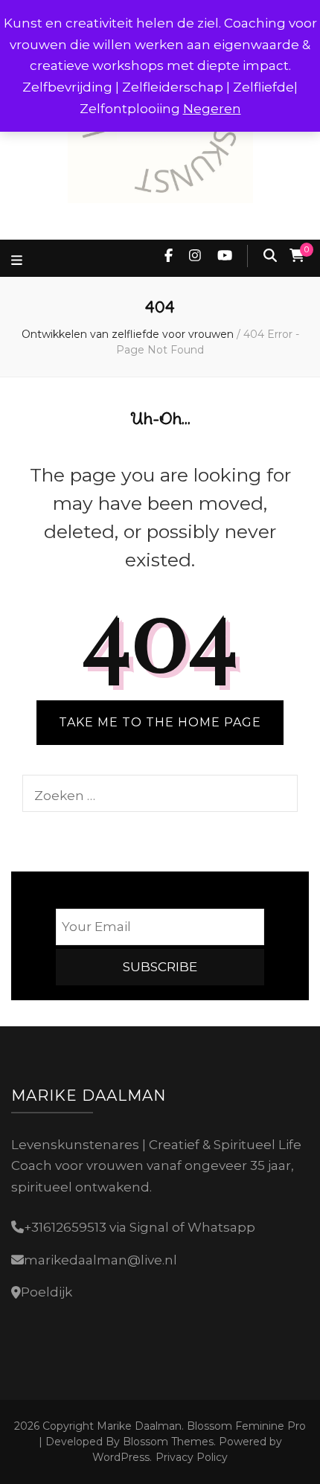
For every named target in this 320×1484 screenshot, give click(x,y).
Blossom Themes (167, 1441)
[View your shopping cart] (296, 256)
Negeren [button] (212, 108)
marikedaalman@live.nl (100, 1260)
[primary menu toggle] (18, 261)
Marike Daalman (139, 1426)
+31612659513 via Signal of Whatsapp (139, 1227)
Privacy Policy (192, 1457)
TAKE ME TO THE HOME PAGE (160, 722)
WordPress (121, 1457)
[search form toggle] (270, 256)
